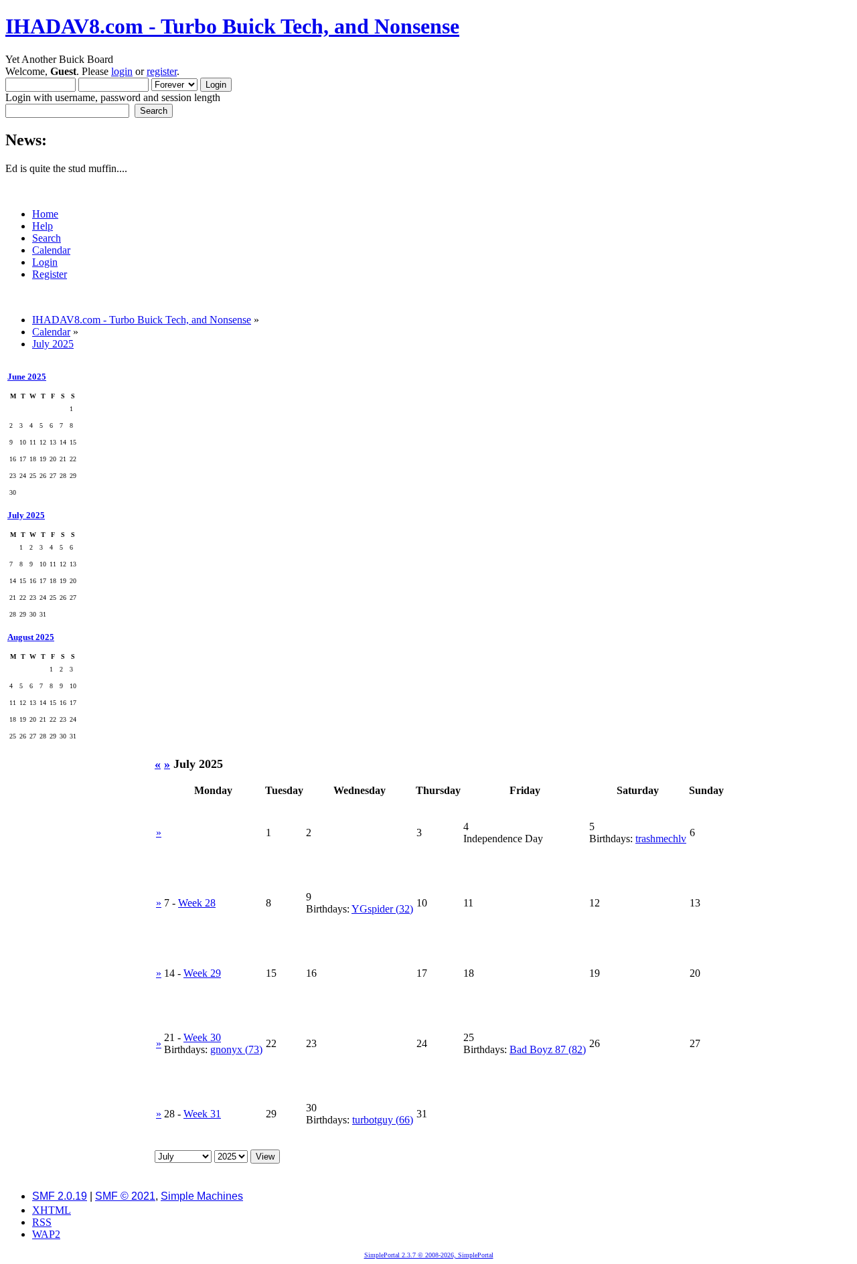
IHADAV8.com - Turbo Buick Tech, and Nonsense (232, 26)
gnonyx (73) (236, 1049)
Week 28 (197, 902)
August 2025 (30, 637)
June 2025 (26, 377)
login (122, 71)
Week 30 (202, 1037)
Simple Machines (202, 1196)
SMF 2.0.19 (59, 1196)
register (162, 71)
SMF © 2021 (125, 1196)
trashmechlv (660, 838)
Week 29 (202, 973)
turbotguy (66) (382, 1119)
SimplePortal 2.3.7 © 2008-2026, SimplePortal (428, 1255)
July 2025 (26, 515)
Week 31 (202, 1113)
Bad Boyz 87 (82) (548, 1049)
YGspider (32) (382, 909)
